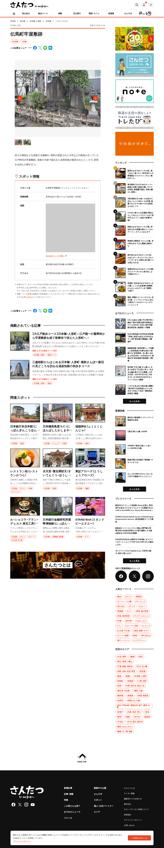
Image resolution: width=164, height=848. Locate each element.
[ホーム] (13, 13)
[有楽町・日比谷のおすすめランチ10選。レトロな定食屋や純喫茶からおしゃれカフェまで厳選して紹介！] (134, 286)
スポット (98, 799)
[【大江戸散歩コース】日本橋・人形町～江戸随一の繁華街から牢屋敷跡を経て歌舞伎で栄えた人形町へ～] (57, 344)
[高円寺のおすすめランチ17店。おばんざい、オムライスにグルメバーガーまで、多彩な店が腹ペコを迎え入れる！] (134, 258)
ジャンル (68, 817)
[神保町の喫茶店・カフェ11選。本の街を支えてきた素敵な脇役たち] (134, 244)
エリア (97, 811)
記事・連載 (68, 793)
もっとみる (134, 401)
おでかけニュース (72, 811)
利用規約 (127, 814)
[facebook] (13, 804)
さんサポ (98, 793)
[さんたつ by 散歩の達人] (29, 5)
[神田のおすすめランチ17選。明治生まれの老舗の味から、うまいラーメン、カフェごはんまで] (134, 230)
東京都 (22, 21)
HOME (13, 21)
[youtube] (33, 804)
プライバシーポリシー (133, 820)
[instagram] (26, 804)
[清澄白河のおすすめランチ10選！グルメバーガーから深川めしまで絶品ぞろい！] (134, 272)
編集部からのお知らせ (133, 798)
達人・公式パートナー (104, 805)
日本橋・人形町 (35, 21)
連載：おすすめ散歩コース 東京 (44, 350)
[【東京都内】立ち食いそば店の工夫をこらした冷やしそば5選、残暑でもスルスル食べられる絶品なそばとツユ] (134, 201)
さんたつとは (129, 788)
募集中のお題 (100, 787)
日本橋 (48, 21)
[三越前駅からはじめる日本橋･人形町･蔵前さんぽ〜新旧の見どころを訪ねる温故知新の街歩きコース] (57, 372)
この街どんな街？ (72, 805)
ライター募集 (129, 793)
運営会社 (127, 804)
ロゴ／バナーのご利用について (136, 809)
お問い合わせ (27, 297)
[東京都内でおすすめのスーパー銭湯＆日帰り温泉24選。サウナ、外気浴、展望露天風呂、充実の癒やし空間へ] (134, 187)
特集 (66, 799)
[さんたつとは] (57, 565)
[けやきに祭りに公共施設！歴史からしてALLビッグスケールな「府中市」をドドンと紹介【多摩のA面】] (134, 215)
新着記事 (68, 787)
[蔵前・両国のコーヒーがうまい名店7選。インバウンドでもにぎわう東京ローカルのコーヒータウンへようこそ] (134, 300)
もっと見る (134, 560)
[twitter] (20, 804)
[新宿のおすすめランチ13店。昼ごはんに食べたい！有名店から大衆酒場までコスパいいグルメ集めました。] (134, 173)
